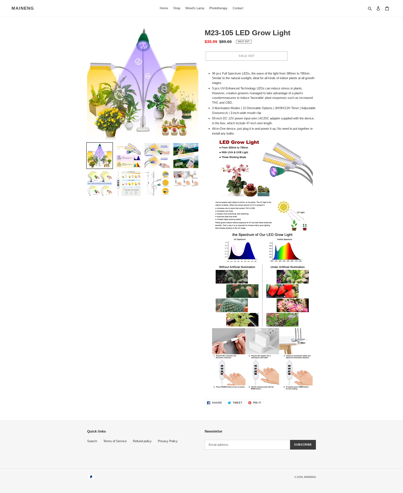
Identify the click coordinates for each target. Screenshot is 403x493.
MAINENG (23, 8)
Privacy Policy (168, 441)
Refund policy (142, 441)
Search (92, 441)
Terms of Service (115, 441)
